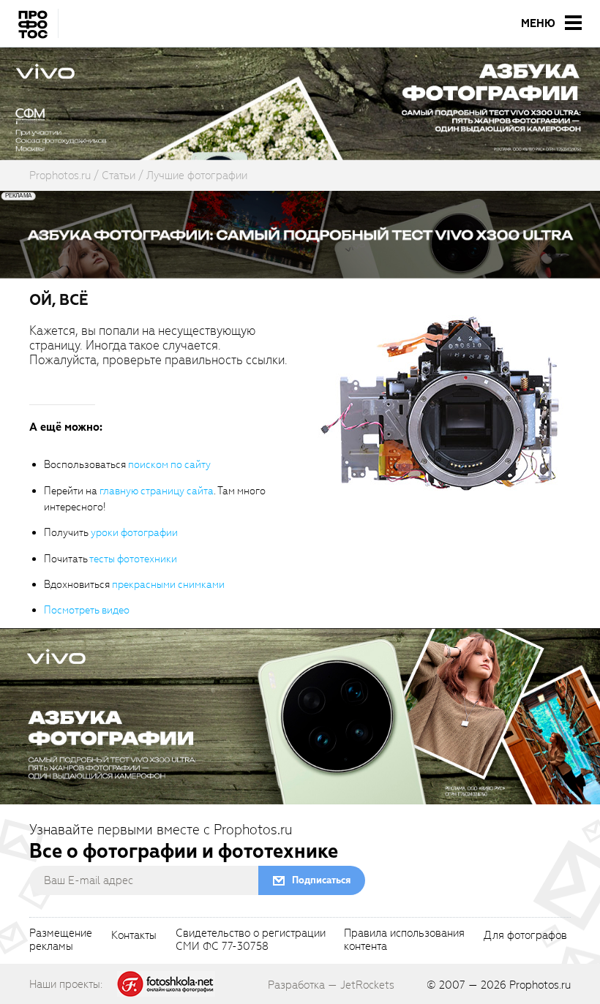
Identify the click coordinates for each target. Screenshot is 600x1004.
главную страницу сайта (157, 491)
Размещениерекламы (60, 940)
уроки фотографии (134, 533)
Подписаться (321, 880)
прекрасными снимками (168, 585)
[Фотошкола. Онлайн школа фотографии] (166, 983)
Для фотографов (525, 936)
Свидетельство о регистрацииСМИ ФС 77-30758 (251, 940)
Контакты (134, 936)
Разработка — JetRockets (331, 985)
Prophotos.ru (540, 985)
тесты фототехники (133, 559)
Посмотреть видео (87, 610)
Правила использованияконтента (404, 940)
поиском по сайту (169, 465)
